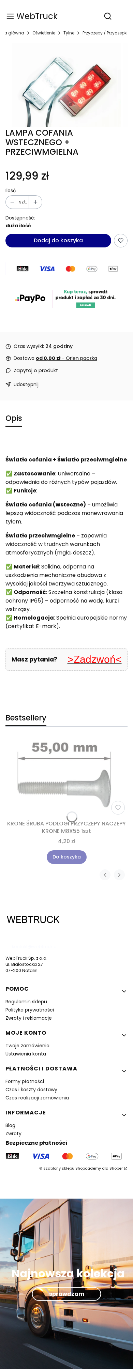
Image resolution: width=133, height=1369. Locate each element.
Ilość (10, 190)
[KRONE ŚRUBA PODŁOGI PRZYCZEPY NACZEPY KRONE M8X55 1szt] (66, 777)
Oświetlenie (43, 33)
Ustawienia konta (25, 1053)
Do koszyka (67, 856)
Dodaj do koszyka (58, 240)
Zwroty (13, 1133)
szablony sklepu (58, 1168)
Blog (10, 1125)
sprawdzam (66, 1294)
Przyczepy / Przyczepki (105, 33)
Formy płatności (24, 1081)
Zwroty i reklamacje (28, 1018)
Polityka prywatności (29, 1009)
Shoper (116, 1168)
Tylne (68, 33)
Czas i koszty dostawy (31, 1089)
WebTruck (37, 16)
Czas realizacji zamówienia (37, 1097)
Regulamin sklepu (26, 1001)
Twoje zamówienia (27, 1045)
